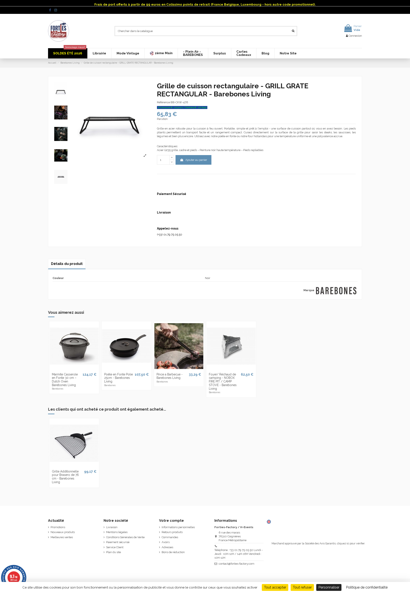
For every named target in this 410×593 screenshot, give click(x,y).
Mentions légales (116, 532)
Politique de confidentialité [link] (367, 587)
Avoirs (166, 542)
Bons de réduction (173, 552)
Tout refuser (302, 587)
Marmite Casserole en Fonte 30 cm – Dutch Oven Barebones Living (65, 380)
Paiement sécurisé (117, 542)
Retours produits (172, 532)
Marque (308, 290)
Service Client (114, 547)
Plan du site (113, 552)
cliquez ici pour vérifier (351, 543)
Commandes (170, 537)
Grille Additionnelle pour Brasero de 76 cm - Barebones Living (65, 477)
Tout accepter (275, 587)
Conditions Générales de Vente (125, 537)
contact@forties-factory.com (236, 563)
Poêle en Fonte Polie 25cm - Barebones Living (118, 378)
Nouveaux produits (63, 532)
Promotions (58, 527)
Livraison (111, 527)
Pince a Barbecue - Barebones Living (170, 376)
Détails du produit (67, 264)
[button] (161, 53)
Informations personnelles (178, 527)
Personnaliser (328, 587)
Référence (163, 102)
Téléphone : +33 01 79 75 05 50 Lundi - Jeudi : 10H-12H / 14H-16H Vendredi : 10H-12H (238, 553)
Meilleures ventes (62, 537)
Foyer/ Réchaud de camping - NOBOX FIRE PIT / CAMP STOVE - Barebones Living (223, 381)
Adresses (167, 547)
